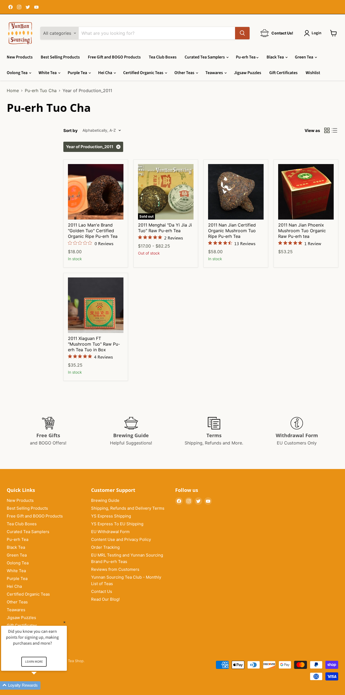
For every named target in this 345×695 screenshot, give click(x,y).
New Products (20, 57)
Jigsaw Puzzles (247, 73)
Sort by (70, 130)
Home (13, 90)
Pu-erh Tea (246, 57)
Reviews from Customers (115, 569)
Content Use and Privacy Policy (121, 539)
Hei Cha (105, 73)
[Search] (242, 33)
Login (316, 33)
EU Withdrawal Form (110, 531)
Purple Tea (78, 73)
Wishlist (313, 73)
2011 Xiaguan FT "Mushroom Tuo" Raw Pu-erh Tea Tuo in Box (94, 344)
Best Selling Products (60, 57)
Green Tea (304, 57)
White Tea (48, 73)
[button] (40, 685)
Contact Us (101, 591)
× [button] (64, 622)
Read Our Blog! (105, 599)
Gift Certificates (283, 73)
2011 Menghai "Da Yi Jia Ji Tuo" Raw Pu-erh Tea (165, 227)
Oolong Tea (17, 73)
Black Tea (276, 57)
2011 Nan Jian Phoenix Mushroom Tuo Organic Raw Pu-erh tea (302, 230)
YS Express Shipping (111, 516)
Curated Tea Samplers (205, 57)
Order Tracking (105, 547)
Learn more (34, 661)
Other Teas (184, 73)
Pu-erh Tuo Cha (41, 90)
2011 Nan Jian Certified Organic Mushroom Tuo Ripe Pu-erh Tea (232, 230)
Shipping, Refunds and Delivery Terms (127, 508)
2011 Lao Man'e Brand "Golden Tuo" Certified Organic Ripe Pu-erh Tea (93, 230)
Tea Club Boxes (163, 57)
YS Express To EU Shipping (117, 523)
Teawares (214, 73)
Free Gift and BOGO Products (114, 57)
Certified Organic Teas (143, 73)
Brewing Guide (105, 500)
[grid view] (327, 130)
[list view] (334, 130)
